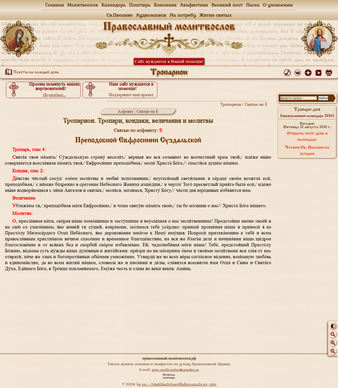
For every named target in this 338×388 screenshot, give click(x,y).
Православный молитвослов (169, 27)
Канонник (165, 4)
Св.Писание (120, 15)
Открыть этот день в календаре (307, 137)
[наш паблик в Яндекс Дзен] (309, 71)
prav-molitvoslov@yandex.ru (175, 369)
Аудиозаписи (151, 15)
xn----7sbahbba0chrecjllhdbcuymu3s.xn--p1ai (179, 384)
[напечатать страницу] (329, 71)
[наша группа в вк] (298, 71)
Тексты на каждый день (35, 72)
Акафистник (194, 4)
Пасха (253, 4)
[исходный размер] (333, 342)
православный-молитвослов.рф (169, 358)
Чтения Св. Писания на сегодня (307, 151)
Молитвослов (82, 4)
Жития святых (215, 15)
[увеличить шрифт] (333, 351)
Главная (54, 4)
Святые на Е (147, 111)
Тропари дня (307, 112)
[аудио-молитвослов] (288, 71)
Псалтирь (139, 4)
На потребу (183, 15)
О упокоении (278, 4)
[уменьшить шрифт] (333, 334)
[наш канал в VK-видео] (319, 71)
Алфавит (125, 111)
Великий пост (227, 4)
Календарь (113, 4)
